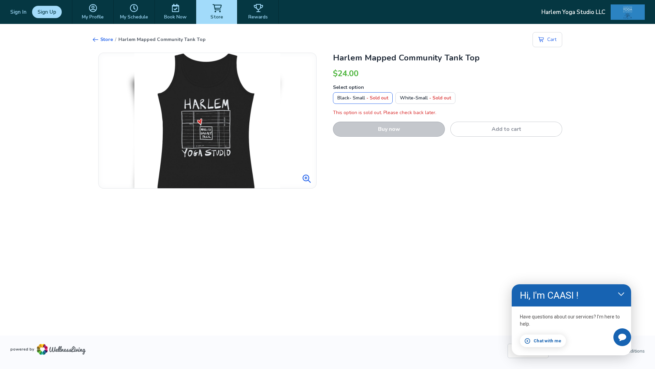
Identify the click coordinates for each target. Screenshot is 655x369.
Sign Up (47, 12)
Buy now (389, 129)
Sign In (18, 12)
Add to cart (506, 129)
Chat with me (547, 340)
